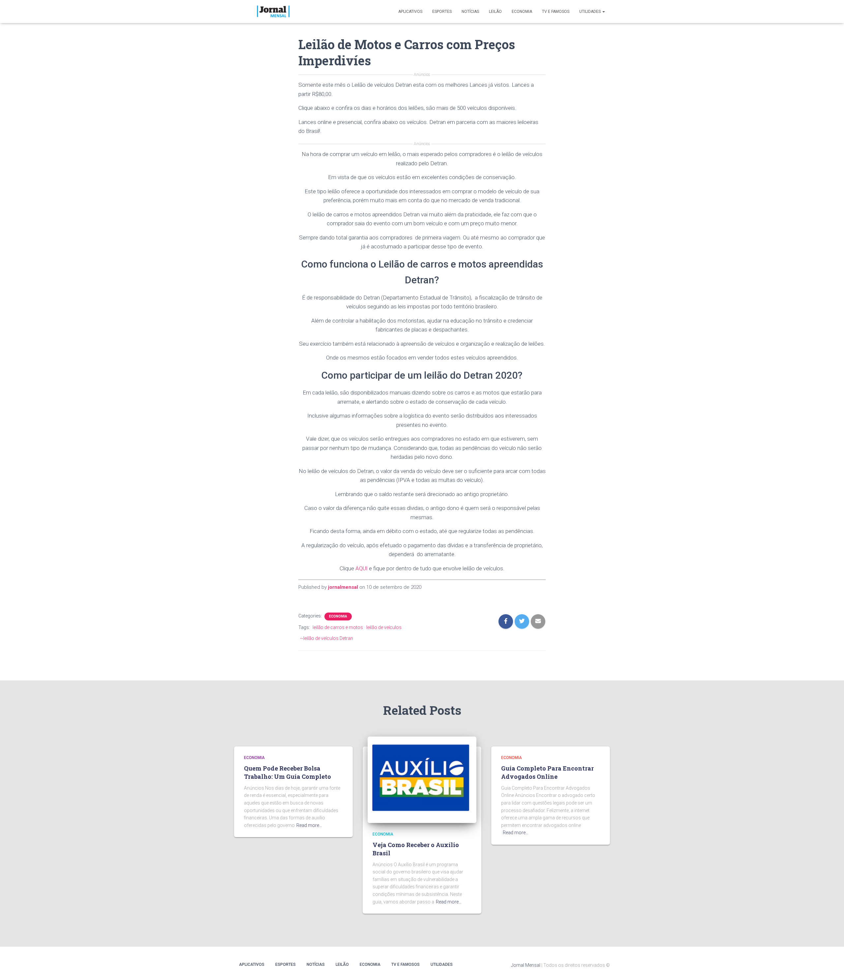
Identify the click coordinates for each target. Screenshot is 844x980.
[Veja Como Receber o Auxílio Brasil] (422, 779)
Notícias (470, 11)
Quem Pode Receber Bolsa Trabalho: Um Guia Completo (287, 772)
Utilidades (590, 11)
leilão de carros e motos (338, 627)
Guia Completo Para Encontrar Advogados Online (547, 772)
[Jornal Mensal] (272, 11)
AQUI (361, 568)
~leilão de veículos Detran (326, 638)
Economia (522, 11)
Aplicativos (410, 11)
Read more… (309, 825)
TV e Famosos (555, 11)
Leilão (495, 11)
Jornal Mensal (525, 965)
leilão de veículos (384, 627)
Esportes (442, 11)
